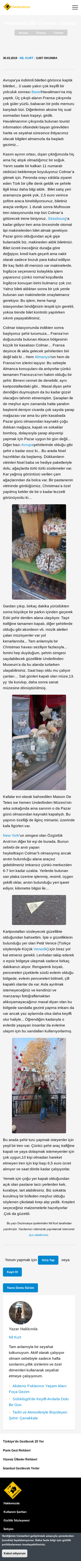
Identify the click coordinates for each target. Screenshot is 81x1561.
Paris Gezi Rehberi (16, 1450)
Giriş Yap (48, 1260)
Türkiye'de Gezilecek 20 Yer (23, 1441)
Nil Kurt (26, 58)
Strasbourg (57, 218)
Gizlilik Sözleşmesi (16, 1520)
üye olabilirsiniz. (39, 1235)
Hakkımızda (11, 1503)
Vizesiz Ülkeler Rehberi (20, 1459)
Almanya (42, 357)
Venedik (40, 949)
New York (11, 835)
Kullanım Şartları (15, 1511)
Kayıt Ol (12, 1272)
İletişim (8, 1529)
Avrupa (27, 445)
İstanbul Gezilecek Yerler (21, 1468)
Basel (36, 92)
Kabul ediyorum (15, 1553)
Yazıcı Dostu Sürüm (20, 1287)
